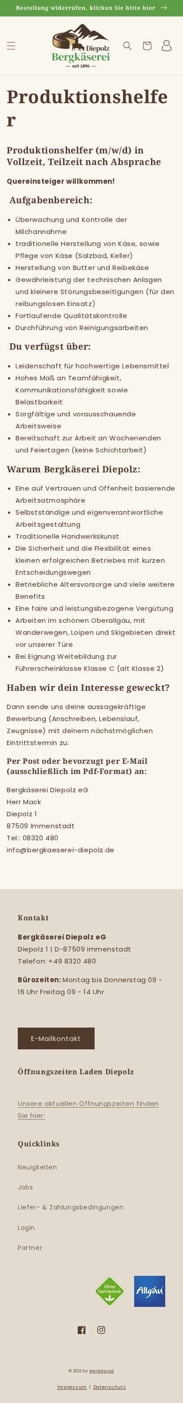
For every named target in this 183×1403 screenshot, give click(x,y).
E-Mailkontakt (56, 1038)
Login (26, 1227)
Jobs (25, 1187)
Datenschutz (109, 1387)
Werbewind (101, 1371)
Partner (30, 1247)
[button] (11, 46)
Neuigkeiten (37, 1167)
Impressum (72, 1387)
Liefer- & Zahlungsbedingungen (70, 1207)
